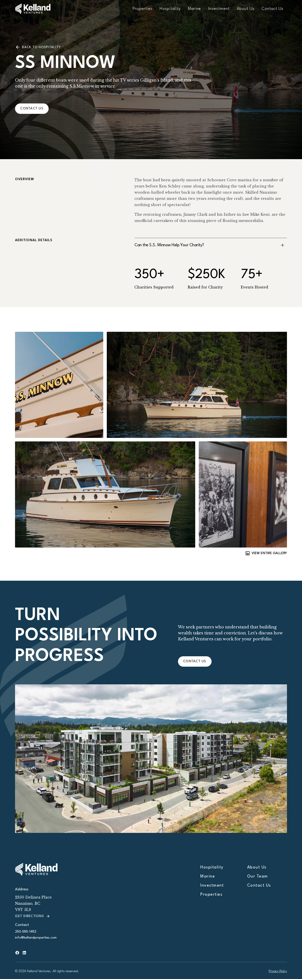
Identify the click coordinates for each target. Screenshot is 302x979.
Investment (219, 9)
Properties (142, 9)
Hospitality (170, 9)
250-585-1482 (25, 931)
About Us (245, 9)
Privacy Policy (278, 971)
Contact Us (272, 9)
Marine (194, 9)
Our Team (257, 876)
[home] (41, 9)
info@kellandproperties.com (36, 937)
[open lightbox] (37, 385)
